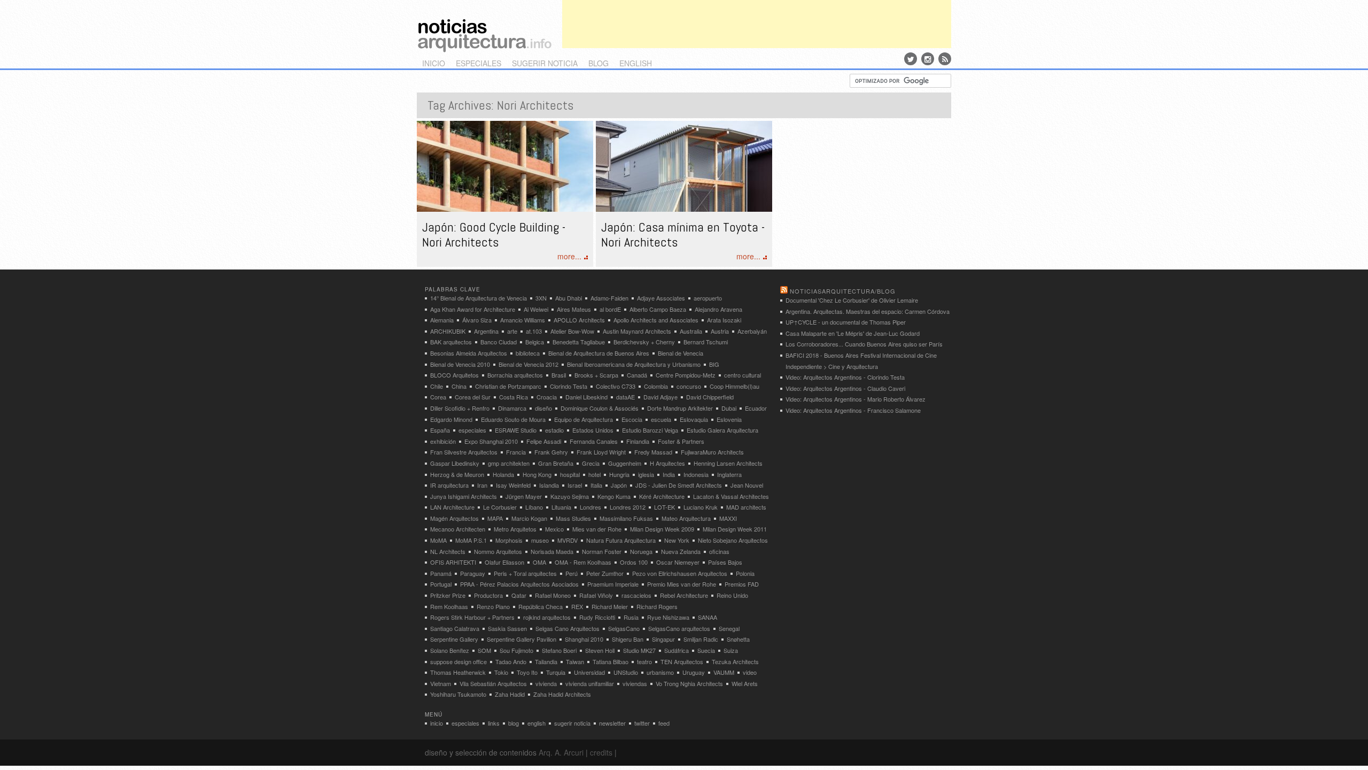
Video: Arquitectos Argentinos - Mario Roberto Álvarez (856, 399)
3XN (541, 298)
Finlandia (637, 441)
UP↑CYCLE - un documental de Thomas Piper (846, 322)
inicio (433, 63)
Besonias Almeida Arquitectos (468, 353)
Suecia (706, 650)
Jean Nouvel (746, 485)
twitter (642, 723)
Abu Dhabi (568, 298)
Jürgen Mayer (524, 496)
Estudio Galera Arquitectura (722, 430)
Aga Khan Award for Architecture (472, 309)
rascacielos (636, 595)
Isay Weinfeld (513, 485)
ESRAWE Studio (516, 430)
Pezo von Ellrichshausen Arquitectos (679, 573)
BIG (714, 364)
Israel (575, 485)
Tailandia (546, 661)
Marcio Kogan (529, 518)
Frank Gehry (551, 452)
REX (577, 606)
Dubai (728, 408)
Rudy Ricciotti (597, 617)
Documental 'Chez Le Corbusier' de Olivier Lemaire (852, 300)
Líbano (534, 507)
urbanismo (660, 672)
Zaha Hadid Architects (562, 694)
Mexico (554, 529)
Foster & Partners (681, 441)
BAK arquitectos (451, 341)
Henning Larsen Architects (728, 463)
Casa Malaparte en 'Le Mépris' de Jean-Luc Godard (853, 333)
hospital (570, 474)
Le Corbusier (500, 507)
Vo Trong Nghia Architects (689, 683)
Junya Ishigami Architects (463, 496)
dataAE (625, 396)
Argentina (486, 331)
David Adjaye (660, 396)
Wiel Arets (745, 683)
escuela (661, 419)
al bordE (610, 309)
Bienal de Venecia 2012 (528, 364)
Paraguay (472, 573)
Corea (438, 396)
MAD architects (746, 507)
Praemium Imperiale (613, 584)
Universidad (589, 672)
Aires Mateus (574, 309)
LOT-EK (664, 507)
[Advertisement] (756, 24)
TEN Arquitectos (681, 661)
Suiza (731, 650)
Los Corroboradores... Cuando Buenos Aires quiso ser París (864, 344)
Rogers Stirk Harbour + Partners (472, 617)
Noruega (641, 551)
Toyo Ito (527, 672)
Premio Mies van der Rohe (681, 584)
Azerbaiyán (752, 331)
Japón (619, 485)
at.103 (534, 331)
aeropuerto (708, 298)
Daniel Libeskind (586, 396)
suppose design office (458, 661)
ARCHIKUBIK (447, 331)
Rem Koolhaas (449, 606)
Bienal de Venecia (680, 353)
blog (598, 63)
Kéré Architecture (662, 496)
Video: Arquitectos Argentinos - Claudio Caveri (845, 388)
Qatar (518, 595)
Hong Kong (537, 474)
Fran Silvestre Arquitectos (464, 452)
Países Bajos (725, 562)
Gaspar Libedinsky (454, 463)
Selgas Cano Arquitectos (567, 628)
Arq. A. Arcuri (561, 752)
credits (601, 752)
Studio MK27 (639, 650)
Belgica (534, 341)
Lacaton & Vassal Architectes (731, 496)
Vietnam (440, 683)
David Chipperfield (710, 396)
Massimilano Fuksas (626, 518)
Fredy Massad (653, 452)
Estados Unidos (592, 430)
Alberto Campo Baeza (657, 309)
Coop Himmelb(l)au (734, 386)
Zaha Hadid (510, 694)
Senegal (729, 628)
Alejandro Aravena (718, 309)
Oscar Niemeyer (677, 562)
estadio (554, 430)
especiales (478, 63)
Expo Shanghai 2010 (491, 441)
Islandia (549, 485)
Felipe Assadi (543, 441)
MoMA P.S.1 (471, 540)
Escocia (631, 419)
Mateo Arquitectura (686, 518)
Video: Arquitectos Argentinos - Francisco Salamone (853, 410)
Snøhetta (738, 639)
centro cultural (742, 375)
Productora (488, 595)
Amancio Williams (522, 319)
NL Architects (447, 551)
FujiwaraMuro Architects (712, 452)
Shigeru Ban (627, 639)
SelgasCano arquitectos (679, 628)
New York (676, 540)
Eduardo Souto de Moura (513, 419)
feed (664, 723)
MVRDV (567, 540)
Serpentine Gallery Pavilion (521, 639)
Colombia (656, 386)
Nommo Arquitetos (498, 551)
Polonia (745, 573)
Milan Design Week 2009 (662, 529)
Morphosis (509, 540)
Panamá (441, 573)
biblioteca (528, 353)
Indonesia (696, 474)
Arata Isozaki (724, 319)
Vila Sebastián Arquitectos (493, 683)
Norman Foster (601, 551)
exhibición (443, 441)
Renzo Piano (493, 606)
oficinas (719, 551)
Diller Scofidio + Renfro (459, 408)
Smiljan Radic (700, 639)
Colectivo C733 (615, 386)
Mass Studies (573, 518)
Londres (590, 507)
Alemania (442, 319)
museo (540, 540)
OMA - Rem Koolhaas (583, 562)
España (440, 430)
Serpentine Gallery (454, 639)
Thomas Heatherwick (458, 672)
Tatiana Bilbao (610, 661)
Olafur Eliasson (504, 562)
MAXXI (728, 518)
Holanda (503, 474)
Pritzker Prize (447, 595)
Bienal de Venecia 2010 (460, 364)
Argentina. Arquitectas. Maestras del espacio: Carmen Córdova (868, 311)
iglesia (646, 474)
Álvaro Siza (477, 319)
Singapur (663, 639)
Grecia (591, 463)
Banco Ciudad (498, 341)
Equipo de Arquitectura (583, 419)
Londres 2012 (628, 507)
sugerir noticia (545, 63)
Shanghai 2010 (584, 639)
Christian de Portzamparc (508, 386)
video (750, 672)
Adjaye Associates (661, 298)
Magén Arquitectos (454, 518)
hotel (594, 474)
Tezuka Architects (735, 661)
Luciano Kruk (700, 507)
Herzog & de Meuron (457, 474)
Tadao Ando (510, 661)
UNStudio (625, 672)
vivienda (546, 683)
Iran (482, 485)
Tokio (501, 672)
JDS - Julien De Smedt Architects (678, 485)
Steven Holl (600, 650)
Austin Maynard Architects (637, 331)
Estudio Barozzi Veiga (650, 430)
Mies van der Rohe (596, 529)
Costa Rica (513, 396)
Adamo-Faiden (609, 298)
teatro (644, 661)
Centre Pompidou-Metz (686, 375)
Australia (691, 331)
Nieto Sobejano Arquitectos (733, 540)
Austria (720, 331)
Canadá (637, 375)
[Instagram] (927, 58)
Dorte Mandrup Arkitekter (680, 408)
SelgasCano (624, 628)
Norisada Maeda (552, 551)
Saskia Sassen (507, 628)
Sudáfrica (676, 650)
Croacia (547, 396)
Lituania (561, 507)
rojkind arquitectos (547, 617)
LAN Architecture (452, 507)
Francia (516, 452)
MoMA (438, 540)
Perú (571, 573)
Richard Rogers (657, 606)
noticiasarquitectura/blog (843, 291)
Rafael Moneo (553, 595)
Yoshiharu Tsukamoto (458, 694)
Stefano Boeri (559, 650)
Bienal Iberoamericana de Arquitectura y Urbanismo (634, 364)
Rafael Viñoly (596, 595)
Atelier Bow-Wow (572, 331)
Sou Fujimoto (516, 650)
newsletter (612, 723)
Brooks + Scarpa (596, 375)
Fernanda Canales (594, 441)
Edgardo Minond (451, 419)
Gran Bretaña (555, 463)
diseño (543, 408)
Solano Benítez (449, 650)
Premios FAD (742, 584)
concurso (689, 386)
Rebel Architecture (684, 595)
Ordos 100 (634, 562)
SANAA (707, 617)
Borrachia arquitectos (515, 375)
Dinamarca (512, 408)
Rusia (631, 617)
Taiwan (575, 661)
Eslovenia (729, 419)
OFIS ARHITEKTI (453, 562)
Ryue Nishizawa (668, 617)
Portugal (441, 584)
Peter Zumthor (605, 573)
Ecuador (756, 408)
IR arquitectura (449, 485)
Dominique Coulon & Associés (600, 408)
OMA (539, 562)
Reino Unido (732, 595)
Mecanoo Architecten (457, 529)
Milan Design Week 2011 (735, 529)
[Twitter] (910, 58)
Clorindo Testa (568, 386)
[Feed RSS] (944, 58)
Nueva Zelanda (681, 551)
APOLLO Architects (579, 319)
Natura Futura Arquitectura (621, 540)
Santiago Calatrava (454, 628)
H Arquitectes (667, 463)
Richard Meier (610, 606)
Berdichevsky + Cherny (644, 341)
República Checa (540, 606)
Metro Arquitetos (515, 529)
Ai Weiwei (536, 309)
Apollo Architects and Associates (655, 319)
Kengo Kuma (614, 496)
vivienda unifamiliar (589, 683)
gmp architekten (509, 463)
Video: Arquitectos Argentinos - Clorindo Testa (845, 377)
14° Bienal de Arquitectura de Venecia (478, 298)
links (494, 723)
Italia (596, 485)
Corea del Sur (473, 396)
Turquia (555, 672)
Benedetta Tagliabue (579, 341)
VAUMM (723, 672)
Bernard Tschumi (705, 341)
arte (512, 331)
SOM (484, 650)
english (635, 63)
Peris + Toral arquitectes (525, 573)
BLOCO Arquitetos (454, 375)
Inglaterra (729, 474)
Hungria (619, 474)
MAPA (495, 518)
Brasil (558, 375)
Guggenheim (624, 463)
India (669, 474)
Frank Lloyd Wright (601, 452)
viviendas (635, 683)
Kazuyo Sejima (569, 496)
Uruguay (693, 672)
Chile (436, 386)
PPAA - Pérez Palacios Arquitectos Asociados (519, 584)
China (459, 386)
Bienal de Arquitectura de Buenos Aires (598, 353)
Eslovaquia (694, 419)
